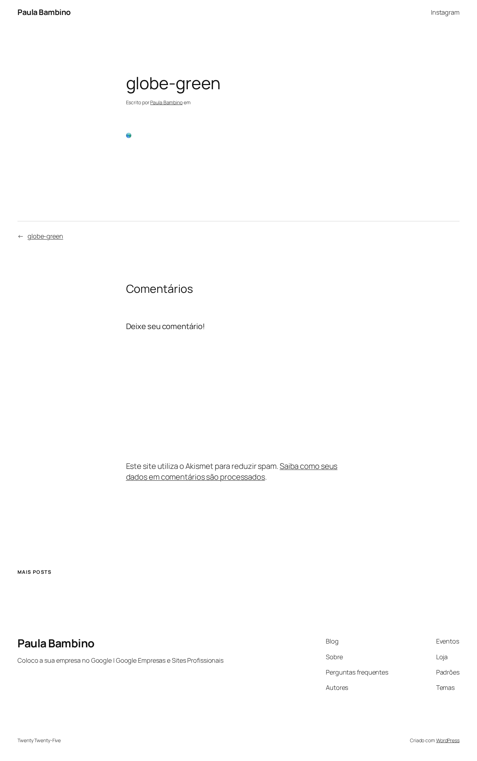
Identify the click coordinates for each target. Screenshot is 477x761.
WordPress (448, 740)
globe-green (45, 236)
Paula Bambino (44, 12)
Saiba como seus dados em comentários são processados (232, 471)
